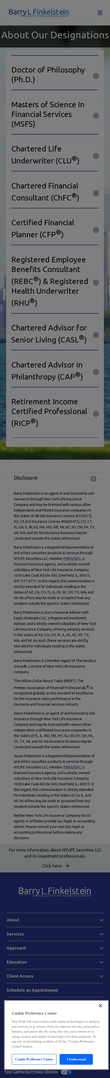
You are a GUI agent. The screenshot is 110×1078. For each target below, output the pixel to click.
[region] (56, 1035)
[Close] (100, 1005)
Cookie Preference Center (34, 1059)
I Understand (76, 1059)
